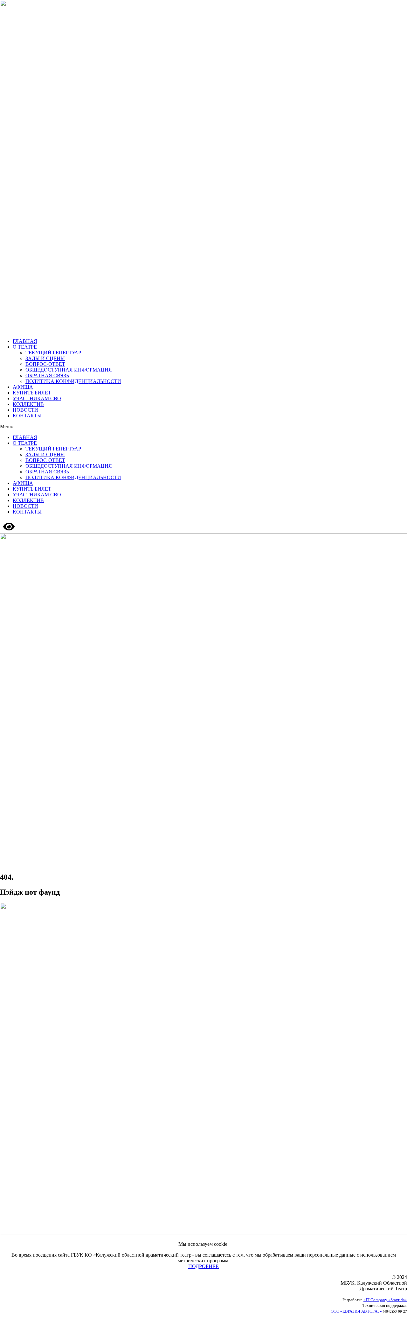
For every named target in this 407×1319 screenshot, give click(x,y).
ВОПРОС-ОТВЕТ (45, 364)
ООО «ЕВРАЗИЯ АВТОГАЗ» (356, 1311)
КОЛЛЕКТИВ (28, 404)
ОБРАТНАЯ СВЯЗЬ (47, 375)
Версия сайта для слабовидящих (51, 526)
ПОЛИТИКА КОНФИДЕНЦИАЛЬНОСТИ (73, 381)
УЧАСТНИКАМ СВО (37, 398)
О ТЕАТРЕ (25, 347)
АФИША (23, 387)
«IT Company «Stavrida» (385, 1299)
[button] (203, 426)
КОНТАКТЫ (27, 415)
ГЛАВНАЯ (25, 341)
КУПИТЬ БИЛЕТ (32, 392)
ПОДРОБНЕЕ (203, 1266)
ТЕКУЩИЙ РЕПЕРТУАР (53, 352)
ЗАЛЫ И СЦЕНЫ (45, 358)
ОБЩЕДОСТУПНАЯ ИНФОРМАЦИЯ (68, 369)
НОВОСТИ (25, 410)
